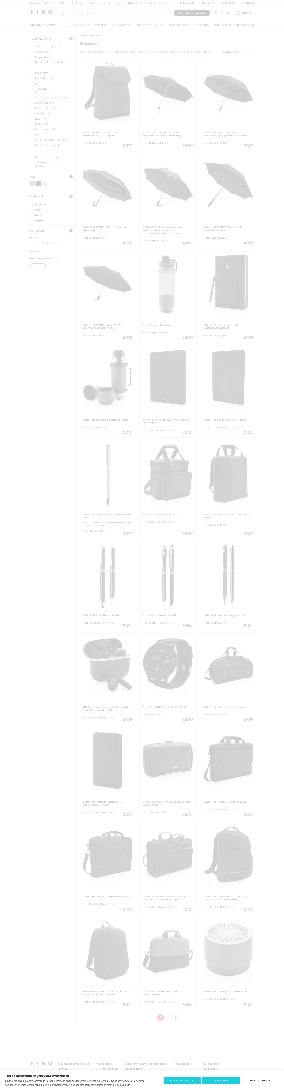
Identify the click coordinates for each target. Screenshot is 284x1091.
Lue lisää (125, 1084)
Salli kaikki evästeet (182, 1080)
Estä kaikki (221, 1080)
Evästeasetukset (260, 1080)
